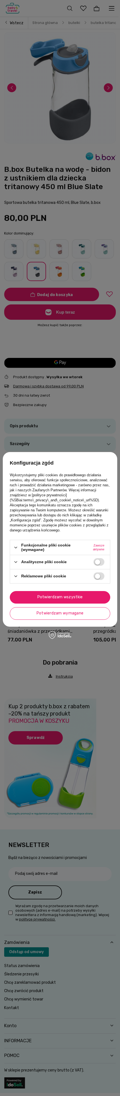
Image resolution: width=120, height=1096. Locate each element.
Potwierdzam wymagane (60, 613)
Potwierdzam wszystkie (60, 597)
